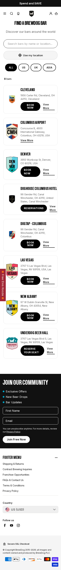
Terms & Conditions (13, 485)
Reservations (34, 208)
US (24, 67)
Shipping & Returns (13, 463)
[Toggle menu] (5, 13)
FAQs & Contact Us (13, 480)
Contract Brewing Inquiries (17, 469)
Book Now (30, 106)
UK (36, 67)
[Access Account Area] (51, 13)
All (11, 67)
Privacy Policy (13, 431)
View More (46, 106)
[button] (30, 458)
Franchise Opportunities (16, 474)
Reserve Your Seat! (31, 350)
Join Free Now (16, 439)
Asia (49, 67)
